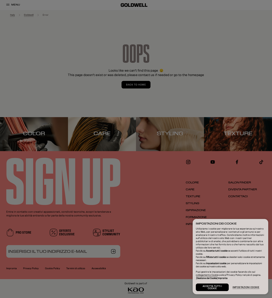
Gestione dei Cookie (207, 278)
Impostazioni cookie (245, 287)
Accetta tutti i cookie (212, 287)
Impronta (222, 278)
